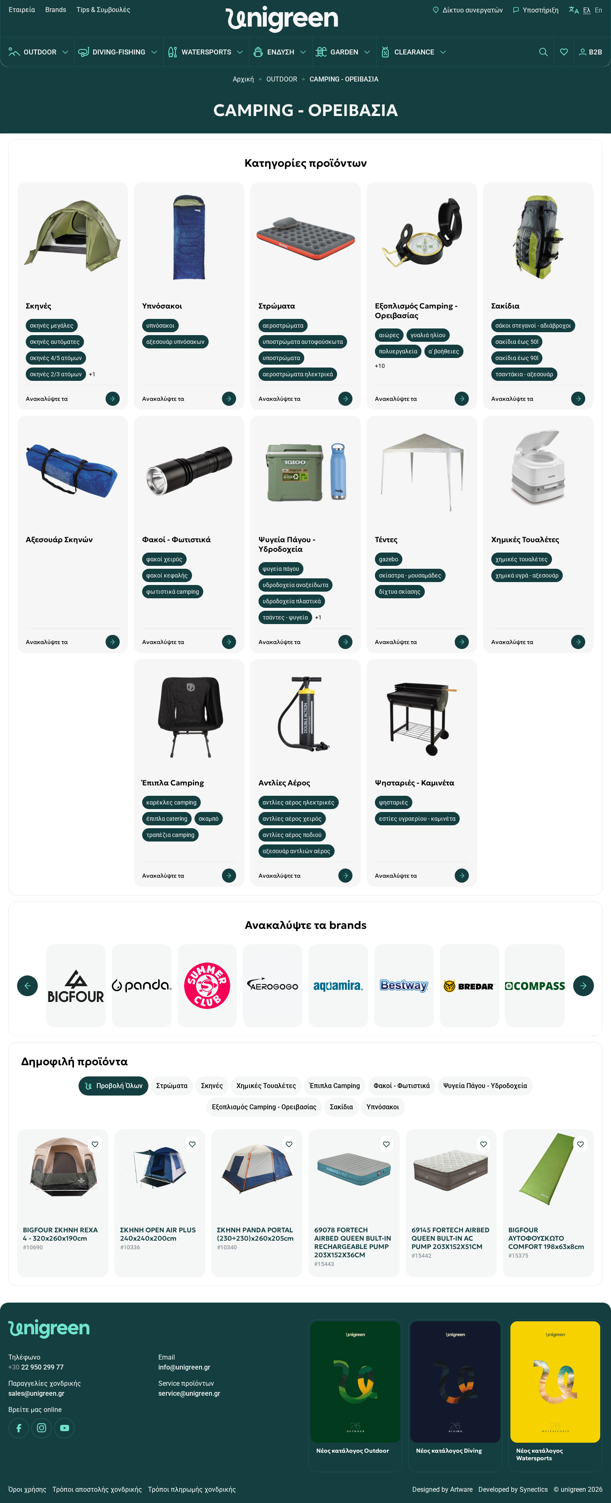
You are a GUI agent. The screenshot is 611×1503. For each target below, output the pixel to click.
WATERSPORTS (206, 52)
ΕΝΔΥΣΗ (280, 52)
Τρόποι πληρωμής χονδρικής (192, 1489)
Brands (55, 10)
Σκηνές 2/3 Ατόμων (56, 374)
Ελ (587, 10)
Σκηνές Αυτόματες (55, 341)
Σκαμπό (209, 818)
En (598, 10)
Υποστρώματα (281, 358)
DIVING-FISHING (119, 52)
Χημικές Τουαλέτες (521, 559)
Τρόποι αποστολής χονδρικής (97, 1489)
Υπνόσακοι (160, 325)
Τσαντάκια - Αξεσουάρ (524, 374)
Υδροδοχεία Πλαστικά (292, 601)
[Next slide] (583, 985)
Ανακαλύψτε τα (47, 398)
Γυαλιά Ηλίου (428, 335)
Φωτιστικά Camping (172, 591)
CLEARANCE (414, 52)
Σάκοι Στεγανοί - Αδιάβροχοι (533, 325)
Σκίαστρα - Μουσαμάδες (410, 575)
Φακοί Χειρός (164, 559)
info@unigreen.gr (184, 1367)
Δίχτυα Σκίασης (400, 591)
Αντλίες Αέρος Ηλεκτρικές (299, 802)
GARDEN (344, 52)
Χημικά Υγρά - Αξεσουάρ (527, 575)
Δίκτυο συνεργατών (473, 10)
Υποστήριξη (541, 10)
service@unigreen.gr (189, 1393)
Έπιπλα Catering (166, 818)
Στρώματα (171, 1086)
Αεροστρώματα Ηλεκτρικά (298, 374)
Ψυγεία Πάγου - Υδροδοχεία (485, 1086)
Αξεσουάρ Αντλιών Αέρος (296, 851)
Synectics (534, 1489)
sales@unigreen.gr (36, 1393)
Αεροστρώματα (283, 325)
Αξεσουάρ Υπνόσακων (175, 341)
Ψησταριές (393, 802)
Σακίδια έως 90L (516, 358)
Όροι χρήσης (27, 1489)
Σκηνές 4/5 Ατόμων (56, 358)
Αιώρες (389, 335)
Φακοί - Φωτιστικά (402, 1086)
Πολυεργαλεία (398, 351)
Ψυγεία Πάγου (281, 568)
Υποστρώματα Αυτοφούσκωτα (303, 341)
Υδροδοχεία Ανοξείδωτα (295, 585)
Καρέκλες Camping (171, 802)
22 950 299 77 (36, 1367)
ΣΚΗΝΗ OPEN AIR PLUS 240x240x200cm (158, 1234)
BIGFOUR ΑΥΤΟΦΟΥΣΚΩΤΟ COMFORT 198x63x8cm (546, 1238)
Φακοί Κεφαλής (167, 575)
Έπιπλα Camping (335, 1086)
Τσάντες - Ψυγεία (285, 617)
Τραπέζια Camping (170, 835)
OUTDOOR (40, 52)
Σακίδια (341, 1107)
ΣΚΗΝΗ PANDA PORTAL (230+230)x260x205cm (255, 1234)
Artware (461, 1489)
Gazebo (388, 559)
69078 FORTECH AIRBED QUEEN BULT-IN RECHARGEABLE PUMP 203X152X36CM (352, 1242)
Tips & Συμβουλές (103, 10)
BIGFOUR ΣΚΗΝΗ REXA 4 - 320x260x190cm (60, 1234)
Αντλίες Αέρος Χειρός (292, 818)
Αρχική (243, 79)
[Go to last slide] (27, 985)
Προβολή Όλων (119, 1086)
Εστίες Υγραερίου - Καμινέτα (417, 818)
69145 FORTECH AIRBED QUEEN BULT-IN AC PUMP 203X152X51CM (450, 1238)
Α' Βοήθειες (444, 351)
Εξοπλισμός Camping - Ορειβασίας (264, 1107)
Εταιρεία (22, 10)
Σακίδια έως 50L (516, 341)
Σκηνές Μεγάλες (52, 325)
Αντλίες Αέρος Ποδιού (292, 835)
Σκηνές (212, 1086)
